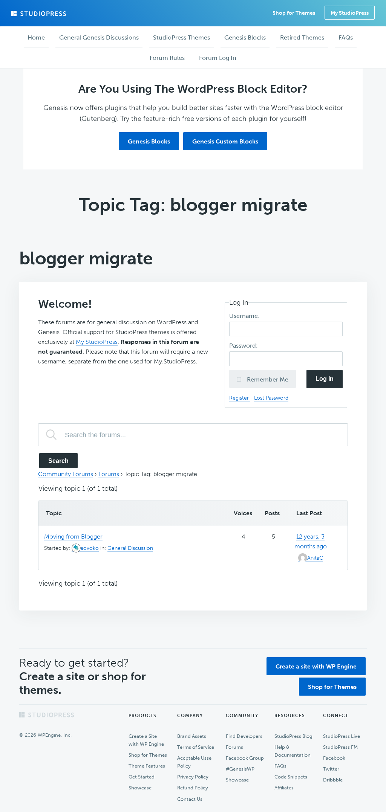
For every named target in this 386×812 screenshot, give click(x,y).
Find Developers (244, 736)
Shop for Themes (332, 686)
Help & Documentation (292, 751)
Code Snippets (290, 777)
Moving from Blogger (73, 536)
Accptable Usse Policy (194, 762)
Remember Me (266, 379)
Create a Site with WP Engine (146, 740)
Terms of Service (195, 747)
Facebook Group (245, 758)
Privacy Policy (192, 777)
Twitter (331, 769)
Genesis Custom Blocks (225, 141)
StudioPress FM (340, 747)
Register (239, 397)
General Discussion (130, 548)
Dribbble (333, 780)
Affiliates (284, 788)
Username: (245, 315)
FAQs (280, 766)
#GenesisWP (240, 769)
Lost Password (271, 397)
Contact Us (189, 799)
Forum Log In (217, 57)
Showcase (140, 788)
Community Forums (65, 474)
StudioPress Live (341, 736)
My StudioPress (350, 13)
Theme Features (147, 766)
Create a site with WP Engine (316, 666)
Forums (108, 474)
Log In (325, 378)
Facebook (334, 758)
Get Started (142, 777)
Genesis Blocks (149, 141)
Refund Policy (192, 788)
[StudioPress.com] (39, 13)
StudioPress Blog (293, 736)
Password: (244, 345)
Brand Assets (191, 736)
